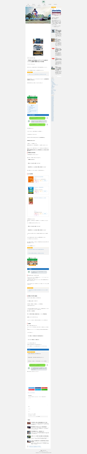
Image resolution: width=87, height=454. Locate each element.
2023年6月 (52, 99)
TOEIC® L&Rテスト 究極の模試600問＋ (39, 187)
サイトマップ (44, 5)
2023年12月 (52, 96)
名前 (29, 406)
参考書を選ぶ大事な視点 (31, 107)
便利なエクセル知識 (28, 5)
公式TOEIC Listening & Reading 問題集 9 (38, 176)
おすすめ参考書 (30, 108)
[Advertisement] (38, 30)
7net (36, 192)
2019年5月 (52, 112)
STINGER (50, 452)
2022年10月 (52, 100)
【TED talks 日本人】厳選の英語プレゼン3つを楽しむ (58, 60)
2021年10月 (52, 105)
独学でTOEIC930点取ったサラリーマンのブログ (43, 451)
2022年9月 (52, 101)
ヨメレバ (35, 188)
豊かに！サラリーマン (43, 450)
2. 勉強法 (29, 109)
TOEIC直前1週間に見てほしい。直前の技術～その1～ (37, 431)
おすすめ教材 (53, 83)
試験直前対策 (53, 86)
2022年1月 (52, 104)
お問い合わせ (39, 5)
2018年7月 (52, 119)
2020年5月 (52, 109)
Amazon (40, 180)
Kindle (45, 180)
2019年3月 (52, 114)
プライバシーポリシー (33, 5)
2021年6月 (52, 108)
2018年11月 (52, 117)
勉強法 (34, 392)
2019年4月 (52, 113)
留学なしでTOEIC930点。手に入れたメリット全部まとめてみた (58, 40)
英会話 (44, 4)
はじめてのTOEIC (31, 392)
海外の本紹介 (50, 4)
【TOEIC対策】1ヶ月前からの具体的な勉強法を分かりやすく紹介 (39, 422)
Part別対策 (53, 82)
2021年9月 (52, 106)
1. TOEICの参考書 (30, 106)
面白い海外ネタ (55, 4)
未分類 (52, 91)
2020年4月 (52, 110)
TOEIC (28, 4)
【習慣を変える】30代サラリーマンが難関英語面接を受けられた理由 (58, 31)
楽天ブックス (36, 180)
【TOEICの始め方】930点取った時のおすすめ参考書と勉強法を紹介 (36, 249)
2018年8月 (52, 118)
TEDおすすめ (33, 4)
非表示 (33, 105)
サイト (29, 411)
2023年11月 (52, 97)
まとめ (29, 112)
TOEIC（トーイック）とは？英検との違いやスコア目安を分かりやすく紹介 (37, 74)
